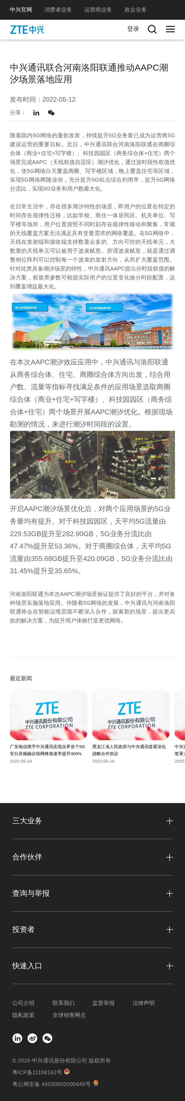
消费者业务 (58, 10)
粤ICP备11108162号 (37, 1072)
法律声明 (143, 1003)
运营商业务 (98, 10)
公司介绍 (23, 1003)
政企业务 (136, 10)
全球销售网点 (69, 1015)
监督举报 (103, 1003)
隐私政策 (23, 1015)
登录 (133, 29)
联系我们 (64, 1003)
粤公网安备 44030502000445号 (51, 1084)
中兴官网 (21, 10)
